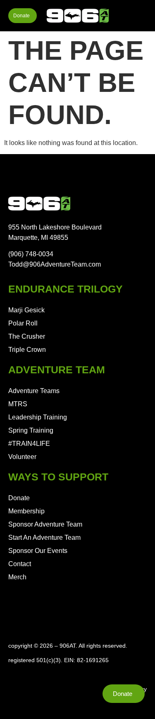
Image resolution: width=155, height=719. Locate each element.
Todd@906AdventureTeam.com (54, 264)
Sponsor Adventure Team (45, 524)
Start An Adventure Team (44, 537)
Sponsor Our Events (37, 550)
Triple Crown (27, 349)
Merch (17, 577)
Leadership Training (37, 417)
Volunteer (22, 456)
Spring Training (30, 430)
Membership (26, 511)
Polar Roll (23, 323)
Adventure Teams (34, 390)
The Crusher (26, 336)
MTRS (17, 404)
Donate (19, 497)
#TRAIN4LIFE (29, 443)
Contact (19, 563)
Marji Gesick (26, 310)
